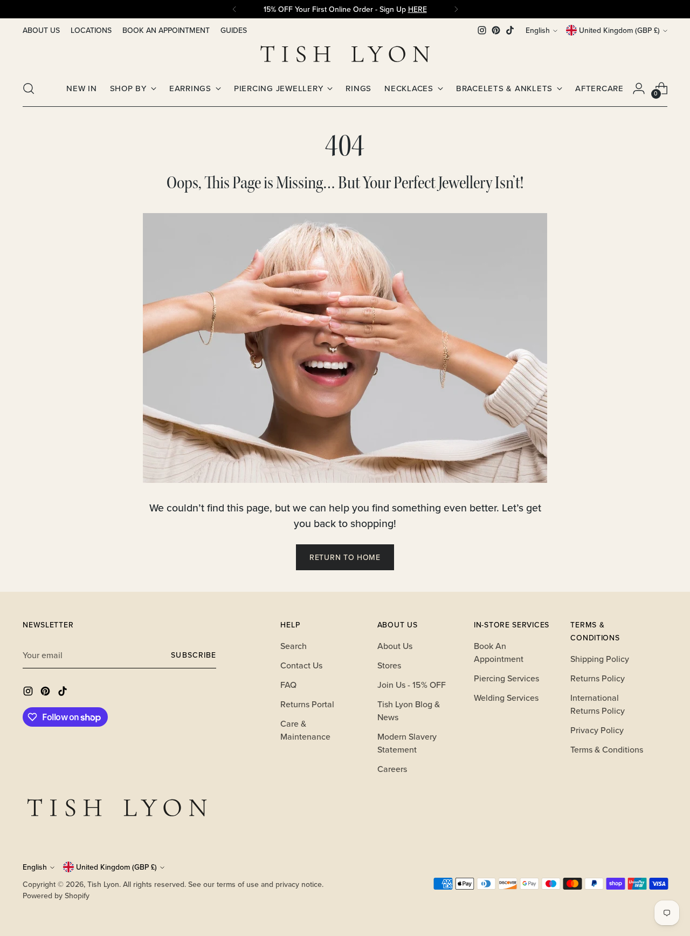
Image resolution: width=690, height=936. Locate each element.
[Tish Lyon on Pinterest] (496, 30)
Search (293, 646)
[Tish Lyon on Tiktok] (510, 30)
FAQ (288, 685)
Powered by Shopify (56, 895)
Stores (389, 665)
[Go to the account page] (639, 88)
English (538, 30)
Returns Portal (307, 704)
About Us (394, 646)
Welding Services (506, 697)
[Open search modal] (28, 88)
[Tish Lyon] (345, 54)
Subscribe (193, 655)
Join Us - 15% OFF (411, 685)
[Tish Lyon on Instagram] (482, 30)
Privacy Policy (597, 730)
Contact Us (301, 665)
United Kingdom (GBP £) (619, 30)
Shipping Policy (599, 659)
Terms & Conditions (606, 749)
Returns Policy (597, 678)
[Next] (456, 9)
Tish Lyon (103, 884)
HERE (417, 9)
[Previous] (234, 9)
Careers (392, 769)
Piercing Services (506, 678)
